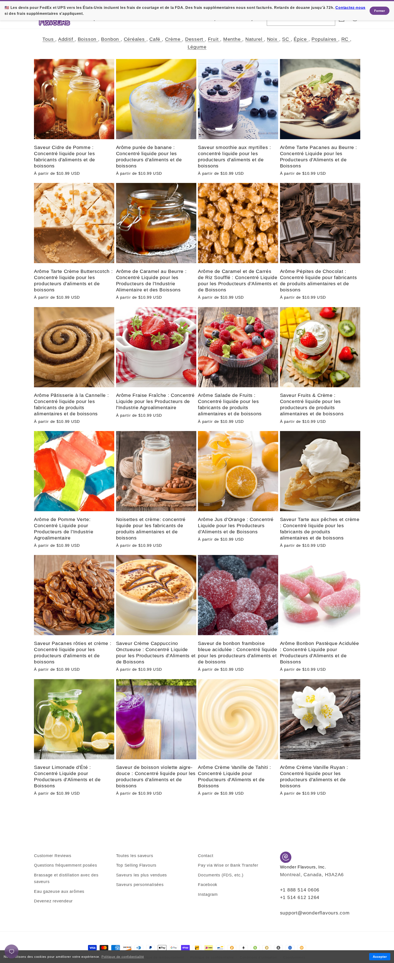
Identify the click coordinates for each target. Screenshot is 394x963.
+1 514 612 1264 (300, 897)
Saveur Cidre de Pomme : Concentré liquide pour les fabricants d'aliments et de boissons (64, 156)
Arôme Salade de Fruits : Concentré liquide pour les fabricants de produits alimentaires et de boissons (230, 404)
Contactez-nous (350, 8)
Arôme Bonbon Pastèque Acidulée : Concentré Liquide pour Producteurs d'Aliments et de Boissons (319, 652)
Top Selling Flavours (136, 865)
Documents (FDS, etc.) (220, 875)
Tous (48, 39)
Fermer (379, 11)
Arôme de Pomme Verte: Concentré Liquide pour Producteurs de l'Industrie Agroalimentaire (63, 528)
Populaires (324, 39)
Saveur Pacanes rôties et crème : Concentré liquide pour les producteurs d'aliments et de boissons (72, 652)
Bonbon (110, 39)
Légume (197, 46)
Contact (205, 855)
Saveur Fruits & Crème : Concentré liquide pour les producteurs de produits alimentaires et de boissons (312, 404)
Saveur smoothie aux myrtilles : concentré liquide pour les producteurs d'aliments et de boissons (234, 156)
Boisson (88, 39)
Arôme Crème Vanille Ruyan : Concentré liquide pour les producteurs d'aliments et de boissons (314, 776)
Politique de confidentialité (122, 956)
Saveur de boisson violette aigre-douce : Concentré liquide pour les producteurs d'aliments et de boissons (156, 776)
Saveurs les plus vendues (141, 875)
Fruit (214, 39)
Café (155, 39)
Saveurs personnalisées (140, 884)
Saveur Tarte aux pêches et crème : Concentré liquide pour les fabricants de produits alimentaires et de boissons (320, 528)
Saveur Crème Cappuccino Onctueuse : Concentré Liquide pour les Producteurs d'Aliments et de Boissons (156, 652)
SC (286, 39)
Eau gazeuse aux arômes (59, 891)
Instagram (208, 894)
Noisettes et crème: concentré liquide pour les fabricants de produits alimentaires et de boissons (151, 528)
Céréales (135, 39)
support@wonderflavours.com (315, 912)
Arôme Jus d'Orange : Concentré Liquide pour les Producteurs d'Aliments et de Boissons (236, 525)
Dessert (195, 39)
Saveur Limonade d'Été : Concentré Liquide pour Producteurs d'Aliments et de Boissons (67, 776)
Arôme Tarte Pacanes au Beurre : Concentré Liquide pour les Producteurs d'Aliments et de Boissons (318, 156)
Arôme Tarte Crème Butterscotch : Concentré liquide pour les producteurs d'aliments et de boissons (73, 280)
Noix (273, 39)
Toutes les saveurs (134, 855)
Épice (301, 39)
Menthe (232, 39)
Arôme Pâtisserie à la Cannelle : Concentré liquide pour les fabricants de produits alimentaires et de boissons (71, 404)
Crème (173, 39)
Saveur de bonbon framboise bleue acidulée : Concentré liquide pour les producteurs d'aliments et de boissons (237, 652)
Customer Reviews (52, 855)
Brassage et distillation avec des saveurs (66, 878)
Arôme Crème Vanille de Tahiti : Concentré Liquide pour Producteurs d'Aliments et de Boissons (234, 776)
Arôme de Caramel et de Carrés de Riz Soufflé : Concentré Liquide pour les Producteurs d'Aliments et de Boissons (237, 280)
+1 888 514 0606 (300, 889)
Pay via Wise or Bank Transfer (228, 865)
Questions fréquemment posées (65, 865)
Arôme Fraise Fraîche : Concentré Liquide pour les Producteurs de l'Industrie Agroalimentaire (155, 401)
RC (345, 39)
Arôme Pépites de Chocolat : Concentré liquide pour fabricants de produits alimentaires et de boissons (318, 280)
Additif (66, 39)
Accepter (380, 956)
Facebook (207, 884)
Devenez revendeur (53, 901)
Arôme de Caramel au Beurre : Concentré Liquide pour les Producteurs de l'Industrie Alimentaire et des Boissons (151, 280)
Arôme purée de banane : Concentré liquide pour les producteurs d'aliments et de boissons (149, 156)
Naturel (254, 39)
